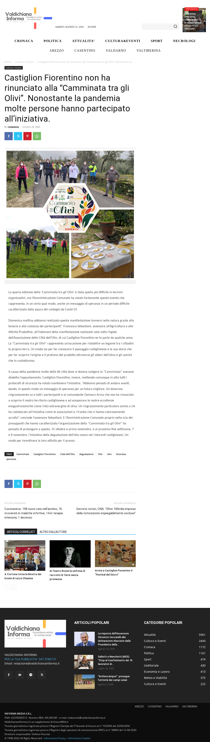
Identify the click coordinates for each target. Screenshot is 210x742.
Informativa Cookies (79, 738)
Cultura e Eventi (24, 62)
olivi (109, 454)
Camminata (22, 454)
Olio (100, 454)
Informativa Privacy (55, 738)
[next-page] (13, 587)
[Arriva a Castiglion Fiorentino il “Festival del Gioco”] (115, 553)
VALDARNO (171, 706)
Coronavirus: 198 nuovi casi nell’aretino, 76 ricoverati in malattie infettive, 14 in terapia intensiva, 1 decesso (34, 513)
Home (8, 62)
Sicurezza (121, 454)
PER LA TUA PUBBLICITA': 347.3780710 (30, 659)
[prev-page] (7, 587)
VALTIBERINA (189, 706)
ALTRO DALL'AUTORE (53, 531)
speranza (11, 458)
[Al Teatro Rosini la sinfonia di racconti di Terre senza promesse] (70, 554)
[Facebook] (9, 136)
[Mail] (20, 675)
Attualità (191, 9)
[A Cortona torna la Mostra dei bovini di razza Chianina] (25, 555)
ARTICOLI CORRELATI (21, 531)
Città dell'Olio (67, 454)
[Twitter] (18, 136)
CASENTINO (155, 706)
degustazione (86, 454)
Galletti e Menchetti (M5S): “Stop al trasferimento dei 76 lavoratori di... (115, 660)
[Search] (175, 26)
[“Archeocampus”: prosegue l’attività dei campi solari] (84, 682)
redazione (13, 126)
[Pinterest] (27, 136)
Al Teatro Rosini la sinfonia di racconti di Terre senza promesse (67, 575)
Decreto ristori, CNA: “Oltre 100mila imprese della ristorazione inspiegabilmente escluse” (106, 511)
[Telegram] (31, 675)
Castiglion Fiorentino (44, 454)
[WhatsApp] (37, 136)
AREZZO (139, 706)
